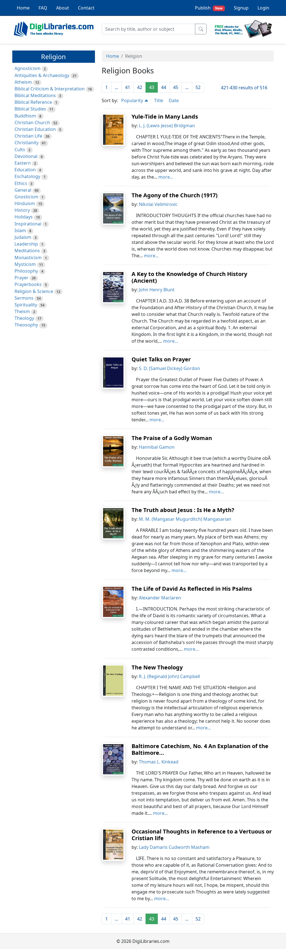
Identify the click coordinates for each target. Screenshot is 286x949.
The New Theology (157, 667)
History (22, 210)
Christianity (27, 143)
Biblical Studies (30, 109)
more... (165, 177)
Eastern (23, 163)
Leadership (26, 244)
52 (198, 87)
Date (174, 100)
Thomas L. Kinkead (158, 762)
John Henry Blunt (157, 290)
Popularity (132, 100)
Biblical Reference (33, 102)
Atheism (23, 82)
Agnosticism (27, 68)
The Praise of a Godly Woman (172, 438)
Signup (241, 8)
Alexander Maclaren (160, 598)
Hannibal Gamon (157, 447)
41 (127, 87)
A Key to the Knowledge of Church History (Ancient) (189, 277)
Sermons (24, 298)
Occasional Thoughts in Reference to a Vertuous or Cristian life (202, 835)
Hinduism (25, 203)
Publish (209, 8)
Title (158, 100)
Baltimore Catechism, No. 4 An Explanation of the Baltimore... (200, 749)
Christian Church (32, 122)
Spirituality (26, 305)
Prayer (21, 278)
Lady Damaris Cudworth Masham (174, 847)
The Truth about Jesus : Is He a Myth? (183, 510)
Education (25, 170)
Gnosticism (26, 197)
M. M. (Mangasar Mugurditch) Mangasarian (185, 519)
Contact (86, 8)
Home (23, 8)
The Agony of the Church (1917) (175, 195)
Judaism (23, 237)
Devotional (26, 156)
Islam (20, 230)
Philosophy (26, 271)
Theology (24, 318)
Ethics (21, 183)
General (23, 190)
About (62, 8)
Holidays (24, 217)
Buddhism (25, 116)
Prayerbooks (28, 284)
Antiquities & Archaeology (42, 75)
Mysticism (25, 264)
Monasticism (28, 257)
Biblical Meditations (35, 95)
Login (263, 8)
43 (151, 87)
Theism (22, 311)
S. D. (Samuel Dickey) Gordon (169, 368)
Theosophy (26, 325)
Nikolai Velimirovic (158, 204)
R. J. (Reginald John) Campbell (169, 676)
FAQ (43, 8)
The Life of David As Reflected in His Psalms (192, 588)
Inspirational (28, 224)
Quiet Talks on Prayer (161, 359)
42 (139, 87)
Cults (20, 149)
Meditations (27, 251)
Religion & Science (34, 291)
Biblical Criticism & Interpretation (50, 89)
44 (163, 87)
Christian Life (28, 136)
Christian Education (35, 129)
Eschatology (27, 176)
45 (175, 87)
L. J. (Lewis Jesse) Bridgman (167, 125)
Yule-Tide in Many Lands (165, 116)
